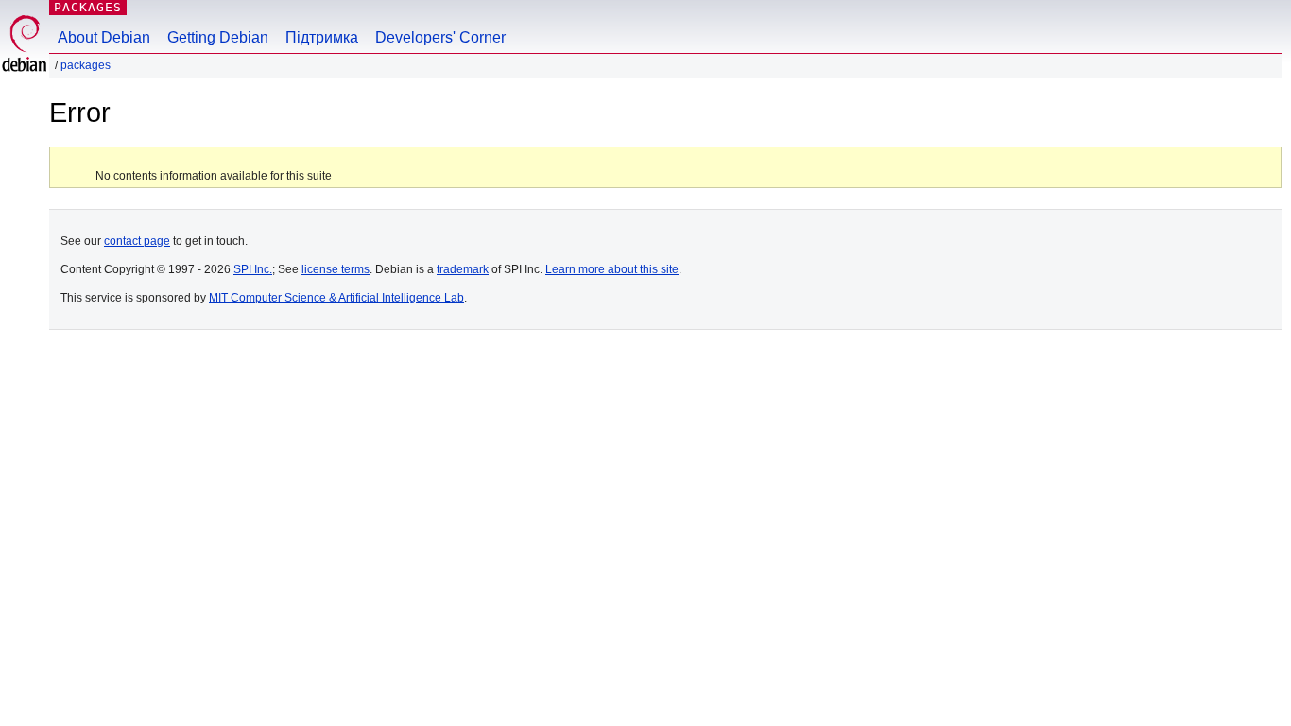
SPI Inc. (252, 269)
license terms (335, 269)
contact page (137, 241)
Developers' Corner (440, 37)
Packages (88, 7)
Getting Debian (217, 37)
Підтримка (321, 37)
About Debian (104, 37)
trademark (463, 269)
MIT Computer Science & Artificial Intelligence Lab (336, 297)
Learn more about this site (612, 269)
